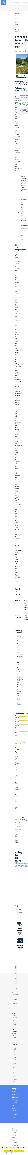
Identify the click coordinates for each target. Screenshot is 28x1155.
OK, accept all (8, 1151)
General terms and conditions (14, 1130)
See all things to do (16, 1116)
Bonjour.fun (15, 1033)
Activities (17, 13)
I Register (16, 978)
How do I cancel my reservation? (15, 999)
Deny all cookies (19, 1151)
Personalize (9, 1153)
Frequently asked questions (14, 1004)
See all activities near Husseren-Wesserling (17, 910)
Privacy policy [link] (18, 1153)
